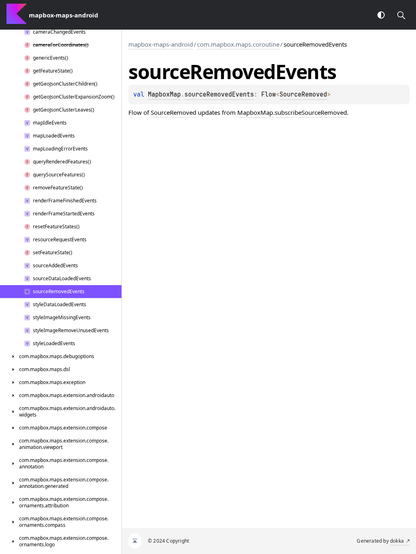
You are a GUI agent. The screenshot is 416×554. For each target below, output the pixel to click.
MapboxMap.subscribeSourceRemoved (292, 112)
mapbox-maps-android (160, 44)
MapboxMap (164, 94)
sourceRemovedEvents (219, 94)
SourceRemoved (303, 94)
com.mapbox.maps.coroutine (238, 44)
